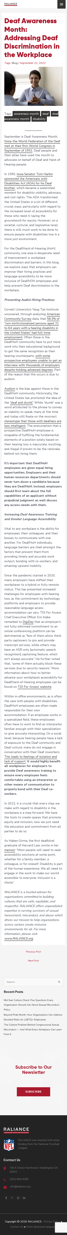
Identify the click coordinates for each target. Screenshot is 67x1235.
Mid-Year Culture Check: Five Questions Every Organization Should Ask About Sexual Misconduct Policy (31, 1005)
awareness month (26, 114)
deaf (45, 114)
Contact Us (16, 1226)
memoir (9, 850)
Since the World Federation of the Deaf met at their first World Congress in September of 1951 (32, 146)
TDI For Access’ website (34, 687)
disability (39, 119)
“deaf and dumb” (21, 402)
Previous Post (33, 951)
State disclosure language (41, 1226)
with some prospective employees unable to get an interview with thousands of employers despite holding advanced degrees (33, 363)
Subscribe (33, 1092)
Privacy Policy (52, 1221)
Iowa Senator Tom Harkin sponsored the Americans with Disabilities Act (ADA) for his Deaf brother (28, 181)
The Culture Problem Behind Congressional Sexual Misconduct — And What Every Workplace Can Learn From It (33, 1029)
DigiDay (28, 622)
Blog (15, 63)
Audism (9, 389)
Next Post (33, 960)
